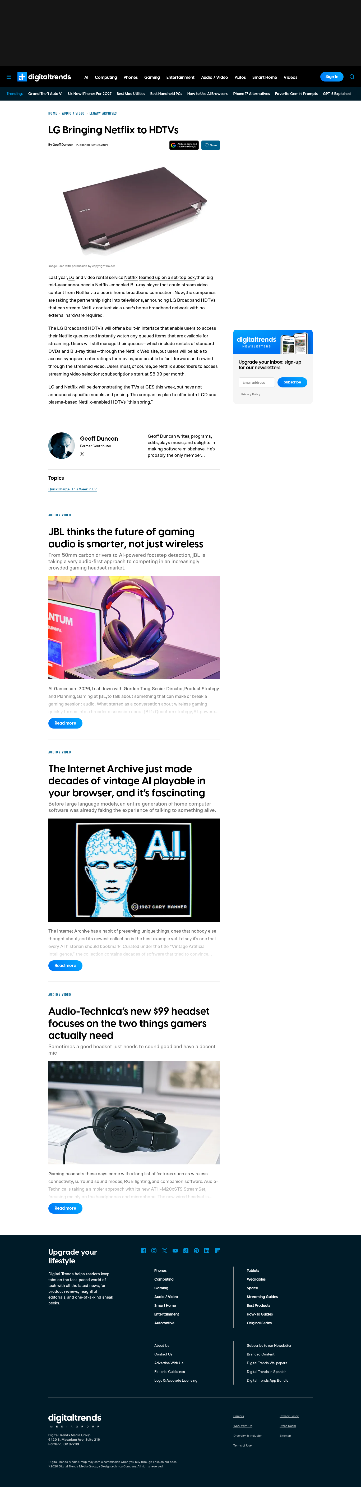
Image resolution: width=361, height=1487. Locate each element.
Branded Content (261, 1354)
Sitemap (285, 1436)
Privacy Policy (250, 394)
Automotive (164, 1323)
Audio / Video (166, 1297)
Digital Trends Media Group (78, 1466)
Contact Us (163, 1354)
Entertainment (166, 1314)
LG (71, 277)
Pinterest (196, 1250)
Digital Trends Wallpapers (267, 1363)
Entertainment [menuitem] (180, 77)
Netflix (131, 277)
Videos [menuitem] (290, 77)
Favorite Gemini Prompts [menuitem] (296, 94)
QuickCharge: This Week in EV (72, 489)
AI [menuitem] (86, 77)
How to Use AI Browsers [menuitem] (207, 94)
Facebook (143, 1250)
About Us (161, 1345)
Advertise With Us (168, 1363)
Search (352, 76)
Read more (65, 723)
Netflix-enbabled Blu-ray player (127, 284)
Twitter (164, 1250)
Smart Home (165, 1305)
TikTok (185, 1250)
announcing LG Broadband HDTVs (180, 300)
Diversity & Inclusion (247, 1436)
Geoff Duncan (63, 145)
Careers (238, 1416)
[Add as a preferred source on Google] (184, 145)
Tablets (253, 1270)
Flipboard (217, 1250)
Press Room (288, 1426)
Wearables (256, 1279)
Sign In (332, 77)
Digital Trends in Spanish (266, 1371)
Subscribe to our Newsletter (269, 1345)
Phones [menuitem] (131, 77)
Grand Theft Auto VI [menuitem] (45, 94)
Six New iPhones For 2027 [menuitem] (90, 94)
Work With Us (242, 1426)
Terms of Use (242, 1445)
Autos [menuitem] (240, 77)
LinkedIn (207, 1250)
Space (252, 1288)
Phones (160, 1270)
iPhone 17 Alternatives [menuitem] (251, 94)
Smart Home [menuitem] (264, 77)
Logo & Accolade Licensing (175, 1380)
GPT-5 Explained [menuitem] (337, 94)
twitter (82, 454)
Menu (9, 76)
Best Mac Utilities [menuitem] (131, 94)
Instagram (154, 1250)
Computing (164, 1279)
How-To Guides (260, 1314)
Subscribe (292, 382)
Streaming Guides (262, 1297)
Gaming (161, 1288)
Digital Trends (34, 84)
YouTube (175, 1250)
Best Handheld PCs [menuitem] (166, 94)
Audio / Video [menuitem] (214, 77)
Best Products (258, 1305)
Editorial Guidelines (169, 1371)
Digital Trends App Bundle (267, 1380)
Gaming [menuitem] (152, 77)
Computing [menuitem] (106, 77)
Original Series (259, 1323)
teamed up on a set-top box (167, 277)
